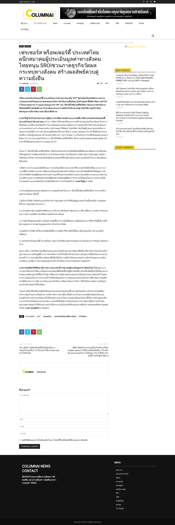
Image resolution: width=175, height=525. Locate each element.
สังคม (29, 43)
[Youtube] (154, 1)
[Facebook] (143, 1)
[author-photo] (28, 372)
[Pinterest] (33, 89)
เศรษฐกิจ (27, 46)
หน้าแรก (22, 43)
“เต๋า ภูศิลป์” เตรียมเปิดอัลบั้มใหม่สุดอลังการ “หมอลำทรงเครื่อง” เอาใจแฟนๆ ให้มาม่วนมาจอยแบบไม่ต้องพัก (39, 350)
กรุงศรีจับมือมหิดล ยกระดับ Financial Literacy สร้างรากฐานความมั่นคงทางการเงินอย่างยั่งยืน (136, 103)
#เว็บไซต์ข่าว (83, 316)
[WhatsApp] (39, 89)
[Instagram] (147, 1)
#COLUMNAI (30, 316)
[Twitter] (150, 1)
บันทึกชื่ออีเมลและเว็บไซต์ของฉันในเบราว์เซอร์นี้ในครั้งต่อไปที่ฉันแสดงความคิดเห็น (55, 440)
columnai (25, 83)
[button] (153, 36)
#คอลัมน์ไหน (47, 316)
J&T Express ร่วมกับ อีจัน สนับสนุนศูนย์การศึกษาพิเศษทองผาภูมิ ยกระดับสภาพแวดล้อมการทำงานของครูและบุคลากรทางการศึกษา (135, 91)
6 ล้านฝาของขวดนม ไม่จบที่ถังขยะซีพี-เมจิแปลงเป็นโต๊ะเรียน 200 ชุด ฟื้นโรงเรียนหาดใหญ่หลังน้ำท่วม (135, 131)
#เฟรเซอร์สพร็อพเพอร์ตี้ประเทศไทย (65, 316)
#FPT (38, 316)
